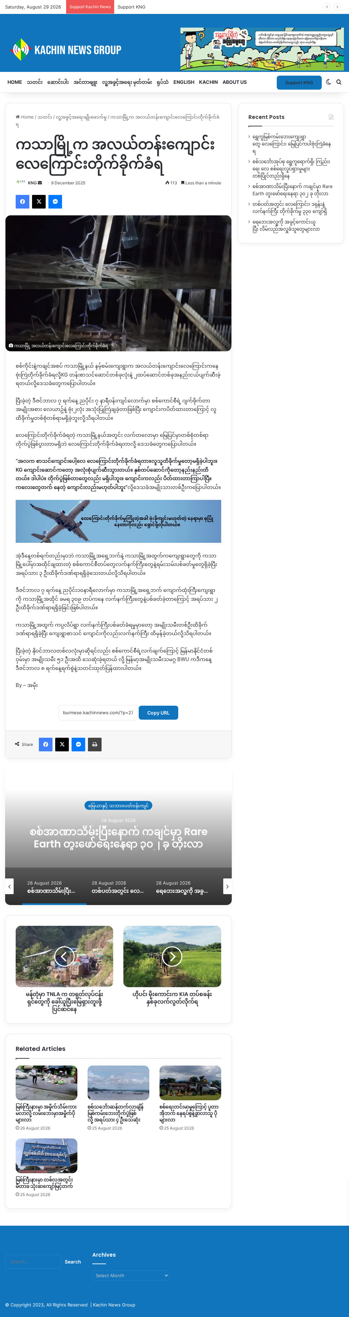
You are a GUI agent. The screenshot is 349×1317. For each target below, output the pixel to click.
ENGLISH (183, 82)
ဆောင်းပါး (58, 82)
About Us (235, 82)
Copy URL (158, 713)
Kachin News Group (114, 1304)
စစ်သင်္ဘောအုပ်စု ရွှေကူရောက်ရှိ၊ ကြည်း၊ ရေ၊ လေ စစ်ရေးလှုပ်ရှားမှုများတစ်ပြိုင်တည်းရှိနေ (291, 169)
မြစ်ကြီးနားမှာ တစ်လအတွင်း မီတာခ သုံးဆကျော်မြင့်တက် (44, 1183)
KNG (32, 182)
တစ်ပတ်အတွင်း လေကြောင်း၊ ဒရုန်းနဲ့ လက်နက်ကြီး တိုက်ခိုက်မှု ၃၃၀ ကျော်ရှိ (163, 837)
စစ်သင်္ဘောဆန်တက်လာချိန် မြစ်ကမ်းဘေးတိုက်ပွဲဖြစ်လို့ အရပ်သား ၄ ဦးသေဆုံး (115, 1113)
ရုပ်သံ (163, 82)
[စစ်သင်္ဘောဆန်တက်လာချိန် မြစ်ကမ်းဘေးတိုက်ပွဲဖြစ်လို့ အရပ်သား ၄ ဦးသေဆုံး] (118, 1083)
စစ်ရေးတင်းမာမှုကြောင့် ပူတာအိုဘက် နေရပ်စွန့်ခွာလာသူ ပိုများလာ (189, 1113)
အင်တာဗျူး (85, 82)
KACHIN (208, 82)
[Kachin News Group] (174, 49)
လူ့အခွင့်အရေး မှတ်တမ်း (127, 82)
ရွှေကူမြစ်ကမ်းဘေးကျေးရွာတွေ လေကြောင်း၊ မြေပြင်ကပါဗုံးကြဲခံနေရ (292, 144)
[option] (163, 837)
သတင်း (35, 82)
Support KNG (132, 7)
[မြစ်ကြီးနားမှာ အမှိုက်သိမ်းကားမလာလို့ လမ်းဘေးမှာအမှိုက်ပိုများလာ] (46, 1083)
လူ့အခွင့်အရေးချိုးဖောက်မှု (81, 117)
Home (14, 82)
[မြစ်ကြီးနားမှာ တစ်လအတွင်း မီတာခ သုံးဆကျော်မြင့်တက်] (46, 1155)
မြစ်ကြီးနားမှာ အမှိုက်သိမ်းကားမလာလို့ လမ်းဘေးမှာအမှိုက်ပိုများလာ (46, 1113)
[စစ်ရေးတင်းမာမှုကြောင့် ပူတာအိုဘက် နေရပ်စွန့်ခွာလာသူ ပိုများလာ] (190, 1083)
